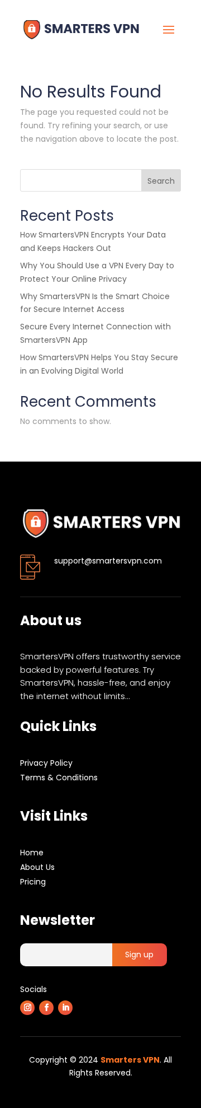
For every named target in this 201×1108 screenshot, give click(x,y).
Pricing (33, 881)
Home (32, 852)
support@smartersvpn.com (108, 560)
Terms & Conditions (59, 777)
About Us (37, 867)
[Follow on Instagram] (27, 1007)
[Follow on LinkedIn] (65, 1007)
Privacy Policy (46, 763)
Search (161, 181)
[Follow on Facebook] (46, 1007)
